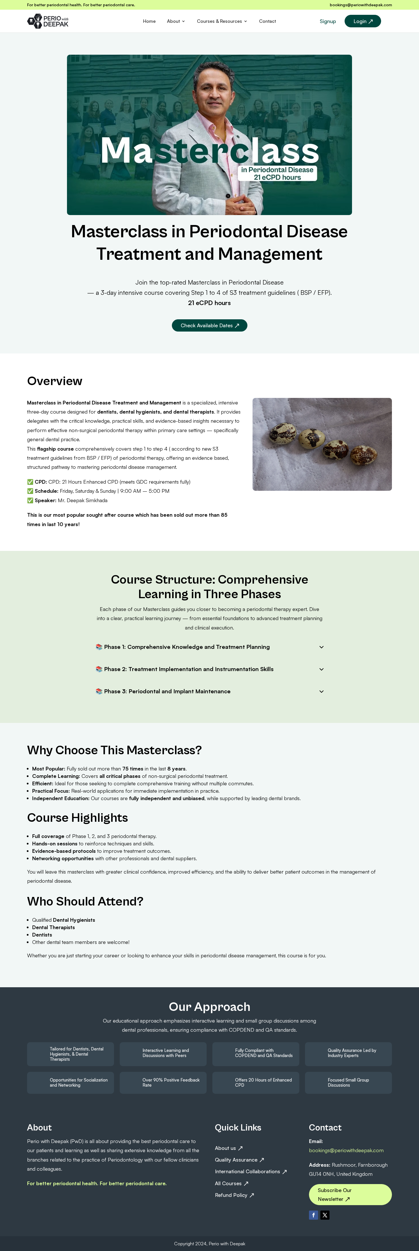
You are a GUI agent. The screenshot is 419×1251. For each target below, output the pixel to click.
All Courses (228, 1183)
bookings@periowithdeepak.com (361, 4)
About (173, 21)
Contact (267, 21)
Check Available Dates (207, 325)
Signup (328, 21)
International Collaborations (247, 1171)
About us (225, 1148)
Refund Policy (231, 1195)
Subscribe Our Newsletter (335, 1194)
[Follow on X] (324, 1215)
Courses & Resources (219, 21)
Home (149, 21)
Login (360, 21)
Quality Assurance (236, 1159)
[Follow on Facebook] (313, 1215)
